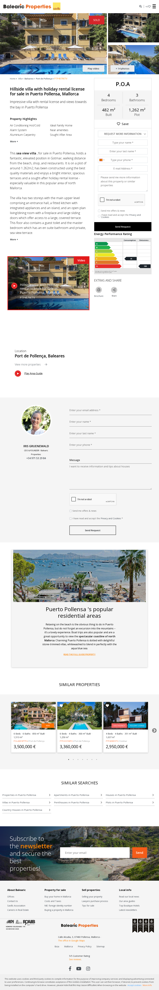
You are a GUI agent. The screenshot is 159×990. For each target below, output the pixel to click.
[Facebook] (70, 968)
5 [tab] (87, 759)
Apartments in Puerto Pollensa (71, 794)
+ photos (122, 68)
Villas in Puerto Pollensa (16, 802)
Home (13, 78)
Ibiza (57, 946)
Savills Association (16, 905)
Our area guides (127, 901)
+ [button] (146, 6)
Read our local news (129, 896)
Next (153, 729)
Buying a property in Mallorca (59, 909)
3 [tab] (78, 759)
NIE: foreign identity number (58, 905)
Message (74, 460)
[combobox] (101, 160)
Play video (93, 68)
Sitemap (100, 946)
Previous (4, 729)
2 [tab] (73, 759)
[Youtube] (78, 968)
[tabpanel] (33, 727)
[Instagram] (88, 968)
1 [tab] (68, 759)
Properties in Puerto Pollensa (19, 794)
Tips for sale (88, 905)
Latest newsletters (128, 909)
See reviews (75, 959)
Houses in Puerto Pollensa (121, 794)
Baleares (29, 78)
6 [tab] (91, 759)
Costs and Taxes (53, 901)
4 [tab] (82, 759)
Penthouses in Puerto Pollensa (71, 802)
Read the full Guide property (79, 654)
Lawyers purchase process (95, 901)
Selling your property (92, 896)
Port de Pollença (44, 78)
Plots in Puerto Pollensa (119, 802)
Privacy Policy (84, 946)
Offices (10, 896)
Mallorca (68, 946)
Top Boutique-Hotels (129, 905)
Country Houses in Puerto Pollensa (22, 809)
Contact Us (12, 901)
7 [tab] (96, 759)
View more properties (28, 364)
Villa (20, 78)
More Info (147, 985)
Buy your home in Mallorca (58, 896)
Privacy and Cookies (111, 518)
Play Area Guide (33, 373)
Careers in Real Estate (18, 909)
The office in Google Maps (71, 940)
